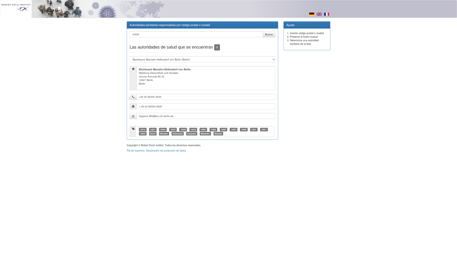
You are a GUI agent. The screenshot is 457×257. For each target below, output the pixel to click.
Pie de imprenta (136, 150)
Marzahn (218, 133)
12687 (233, 129)
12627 (173, 129)
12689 (243, 129)
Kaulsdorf (191, 133)
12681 (203, 129)
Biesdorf (164, 133)
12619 (142, 129)
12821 (254, 129)
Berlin (152, 133)
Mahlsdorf (205, 133)
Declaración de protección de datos (166, 150)
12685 (223, 129)
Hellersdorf (178, 133)
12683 (213, 129)
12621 (152, 129)
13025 (142, 133)
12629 (183, 129)
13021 (264, 129)
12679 (193, 129)
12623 (162, 129)
